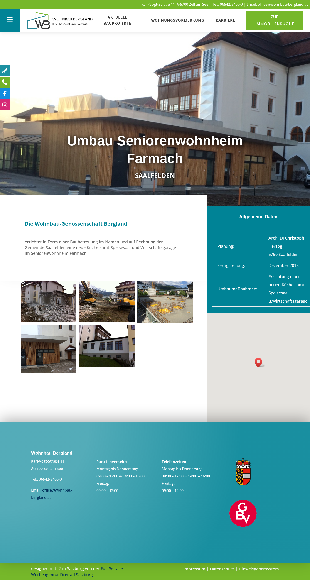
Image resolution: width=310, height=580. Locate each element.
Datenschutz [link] (222, 569)
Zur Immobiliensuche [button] (275, 20)
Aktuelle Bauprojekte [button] (117, 20)
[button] (260, 362)
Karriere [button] (225, 20)
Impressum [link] (194, 569)
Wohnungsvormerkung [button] (177, 20)
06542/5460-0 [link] (231, 4)
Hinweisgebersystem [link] (259, 569)
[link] (60, 29)
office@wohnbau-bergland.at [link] (283, 4)
